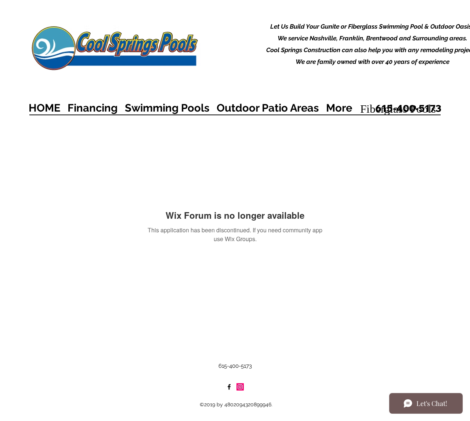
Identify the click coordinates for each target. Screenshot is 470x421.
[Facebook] (229, 387)
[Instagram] (240, 387)
